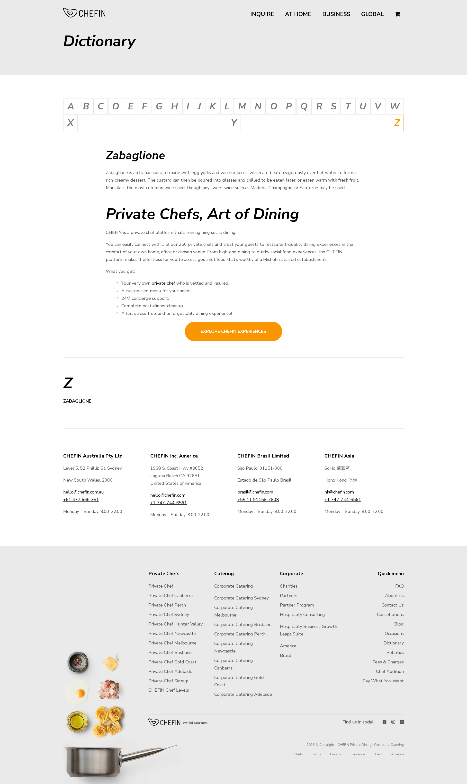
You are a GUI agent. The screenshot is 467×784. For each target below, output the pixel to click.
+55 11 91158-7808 (258, 499)
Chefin (178, 722)
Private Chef (160, 586)
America (288, 646)
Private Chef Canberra (170, 596)
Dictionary (394, 643)
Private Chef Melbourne (172, 643)
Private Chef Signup (168, 681)
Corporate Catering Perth (240, 634)
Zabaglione (77, 401)
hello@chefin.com (167, 495)
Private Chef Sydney (168, 614)
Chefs (298, 754)
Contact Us (393, 605)
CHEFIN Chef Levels (168, 690)
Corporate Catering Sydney (241, 598)
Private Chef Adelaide (170, 671)
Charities (288, 586)
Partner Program (297, 605)
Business (336, 14)
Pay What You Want (383, 681)
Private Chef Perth (167, 605)
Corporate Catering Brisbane (242, 624)
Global (372, 14)
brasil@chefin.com (255, 492)
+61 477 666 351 (81, 499)
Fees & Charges (388, 662)
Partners (288, 596)
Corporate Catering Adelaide (243, 694)
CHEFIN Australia (84, 13)
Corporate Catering (233, 586)
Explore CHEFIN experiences (233, 331)
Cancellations (390, 614)
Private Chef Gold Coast (172, 662)
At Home (298, 14)
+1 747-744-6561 (168, 503)
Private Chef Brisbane (170, 652)
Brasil (285, 655)
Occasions (394, 633)
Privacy (335, 754)
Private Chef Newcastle (172, 633)
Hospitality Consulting (302, 614)
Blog (399, 624)
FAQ (399, 586)
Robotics (395, 652)
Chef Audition (390, 671)
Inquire (262, 14)
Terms (316, 754)
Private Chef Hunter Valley (175, 624)
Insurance (357, 754)
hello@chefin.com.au (83, 492)
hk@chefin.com (339, 492)
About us (394, 596)
